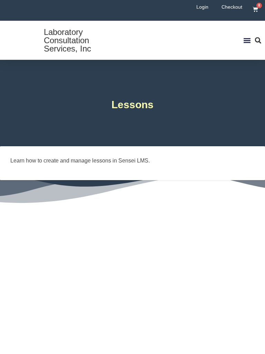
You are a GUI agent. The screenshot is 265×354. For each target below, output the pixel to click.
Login (202, 7)
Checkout (232, 7)
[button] (247, 40)
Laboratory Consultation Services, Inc (67, 40)
